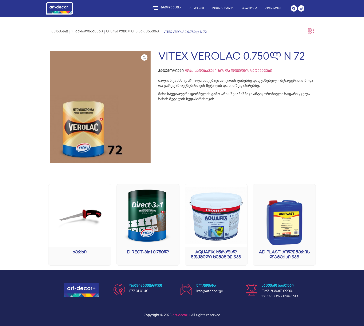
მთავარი (197, 8)
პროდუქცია (170, 7)
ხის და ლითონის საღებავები (133, 31)
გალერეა (249, 8)
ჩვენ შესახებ (223, 8)
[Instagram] (301, 8)
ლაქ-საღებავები (87, 31)
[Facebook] (294, 8)
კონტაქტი (273, 8)
